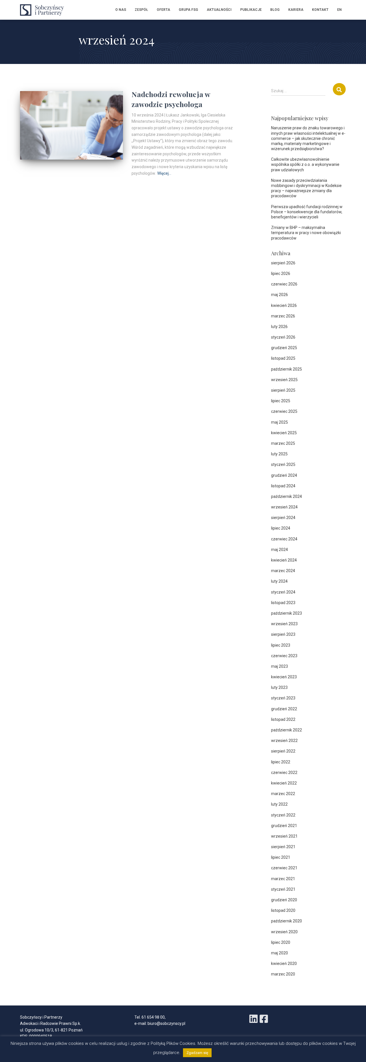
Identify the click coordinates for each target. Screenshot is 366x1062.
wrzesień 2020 (284, 932)
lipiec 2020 (280, 942)
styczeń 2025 (283, 464)
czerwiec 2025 (284, 411)
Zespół (141, 10)
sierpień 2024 (283, 517)
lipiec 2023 (280, 645)
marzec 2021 (283, 878)
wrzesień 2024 (284, 507)
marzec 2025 (283, 443)
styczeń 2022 (283, 815)
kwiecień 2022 (284, 783)
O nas (120, 10)
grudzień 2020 (284, 900)
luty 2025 (279, 454)
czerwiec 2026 (284, 284)
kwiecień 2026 (284, 305)
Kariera (295, 10)
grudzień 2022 (284, 709)
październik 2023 (286, 613)
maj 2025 (279, 422)
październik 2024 (286, 496)
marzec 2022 (283, 793)
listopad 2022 (283, 719)
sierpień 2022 (283, 751)
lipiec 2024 (280, 528)
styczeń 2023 (283, 698)
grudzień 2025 (284, 347)
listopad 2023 (283, 602)
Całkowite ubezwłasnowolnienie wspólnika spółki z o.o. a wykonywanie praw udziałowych (305, 164)
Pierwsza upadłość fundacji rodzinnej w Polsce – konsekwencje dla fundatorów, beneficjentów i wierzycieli (307, 211)
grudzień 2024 (284, 475)
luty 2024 (279, 581)
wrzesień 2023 (284, 623)
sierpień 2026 (283, 263)
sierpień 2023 (283, 634)
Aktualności (219, 10)
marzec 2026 (283, 316)
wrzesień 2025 (284, 379)
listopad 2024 (283, 486)
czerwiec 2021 (284, 868)
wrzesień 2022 (284, 740)
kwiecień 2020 (284, 963)
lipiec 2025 (280, 401)
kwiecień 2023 (284, 677)
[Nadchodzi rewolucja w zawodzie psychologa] (71, 125)
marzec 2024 (283, 570)
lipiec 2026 (280, 273)
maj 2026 (279, 294)
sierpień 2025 (283, 390)
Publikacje (251, 10)
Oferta (163, 10)
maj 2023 (279, 666)
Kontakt (320, 10)
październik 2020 (286, 921)
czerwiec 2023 (284, 655)
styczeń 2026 (283, 337)
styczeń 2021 (283, 889)
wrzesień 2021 (284, 836)
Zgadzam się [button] (197, 1053)
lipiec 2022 (280, 762)
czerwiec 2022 (284, 772)
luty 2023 (279, 687)
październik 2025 (286, 369)
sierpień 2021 (283, 846)
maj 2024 (279, 549)
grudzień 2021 (284, 825)
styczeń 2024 (283, 592)
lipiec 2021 (280, 857)
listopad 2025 (283, 358)
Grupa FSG (188, 10)
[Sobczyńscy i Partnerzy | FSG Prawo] (43, 10)
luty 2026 (279, 326)
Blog (275, 10)
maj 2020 (279, 953)
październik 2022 (286, 730)
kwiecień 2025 (284, 433)
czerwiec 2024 (284, 539)
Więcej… (164, 173)
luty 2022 (279, 804)
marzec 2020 (283, 974)
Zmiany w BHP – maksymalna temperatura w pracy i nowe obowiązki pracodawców (306, 232)
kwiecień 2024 (284, 560)
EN (339, 10)
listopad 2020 (283, 910)
